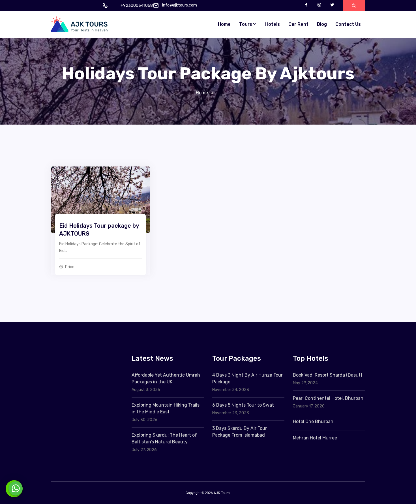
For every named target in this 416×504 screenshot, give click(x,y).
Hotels (272, 24)
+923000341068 (137, 5)
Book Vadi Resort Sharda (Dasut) (327, 375)
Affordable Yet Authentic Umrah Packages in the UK (166, 378)
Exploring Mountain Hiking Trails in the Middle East (166, 408)
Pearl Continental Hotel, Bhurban (328, 398)
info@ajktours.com (179, 5)
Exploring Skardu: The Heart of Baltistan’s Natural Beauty (164, 438)
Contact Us (348, 24)
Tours (245, 24)
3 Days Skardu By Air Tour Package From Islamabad (239, 432)
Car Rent (298, 24)
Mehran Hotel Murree (315, 438)
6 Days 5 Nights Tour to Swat (243, 405)
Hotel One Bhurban (313, 421)
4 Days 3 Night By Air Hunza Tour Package (247, 378)
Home (224, 24)
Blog (322, 24)
